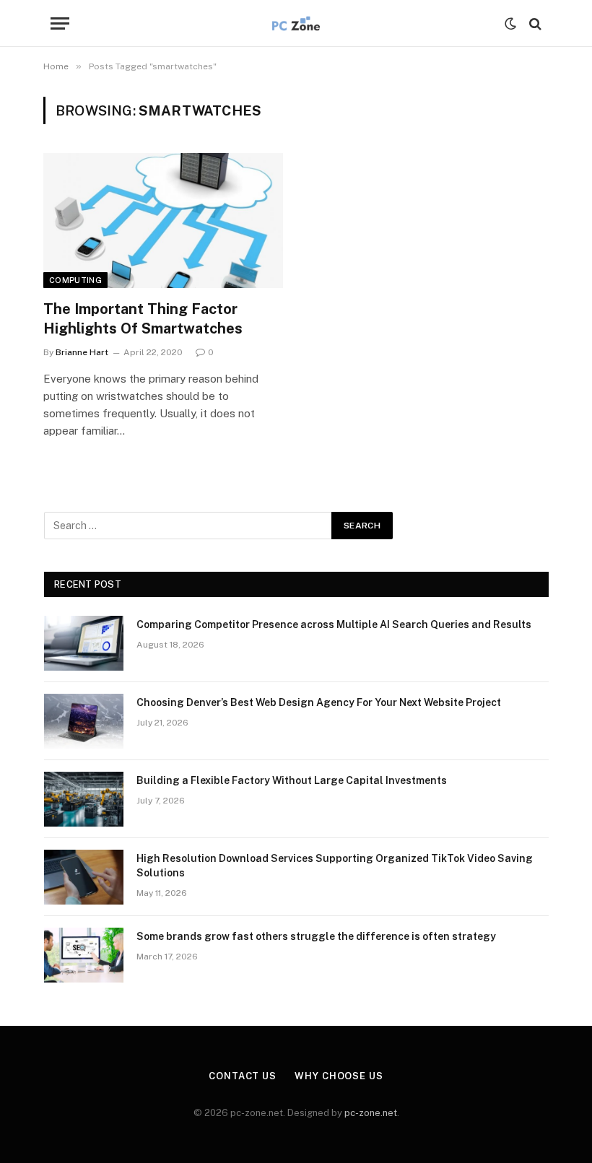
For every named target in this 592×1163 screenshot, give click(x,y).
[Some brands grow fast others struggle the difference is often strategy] (83, 955)
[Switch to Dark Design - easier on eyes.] (510, 23)
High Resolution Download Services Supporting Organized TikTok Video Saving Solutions (334, 866)
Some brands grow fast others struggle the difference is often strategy (316, 936)
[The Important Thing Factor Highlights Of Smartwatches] (163, 220)
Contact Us (243, 1076)
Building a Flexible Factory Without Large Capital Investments (291, 780)
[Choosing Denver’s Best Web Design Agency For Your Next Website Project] (83, 721)
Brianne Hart (82, 352)
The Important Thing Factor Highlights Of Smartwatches (143, 318)
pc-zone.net (370, 1112)
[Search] (533, 23)
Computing (75, 280)
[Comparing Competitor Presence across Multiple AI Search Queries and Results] (83, 643)
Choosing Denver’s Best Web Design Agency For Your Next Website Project (318, 702)
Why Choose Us (339, 1076)
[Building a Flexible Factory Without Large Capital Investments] (83, 799)
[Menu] (60, 23)
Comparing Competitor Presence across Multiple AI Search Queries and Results (333, 624)
